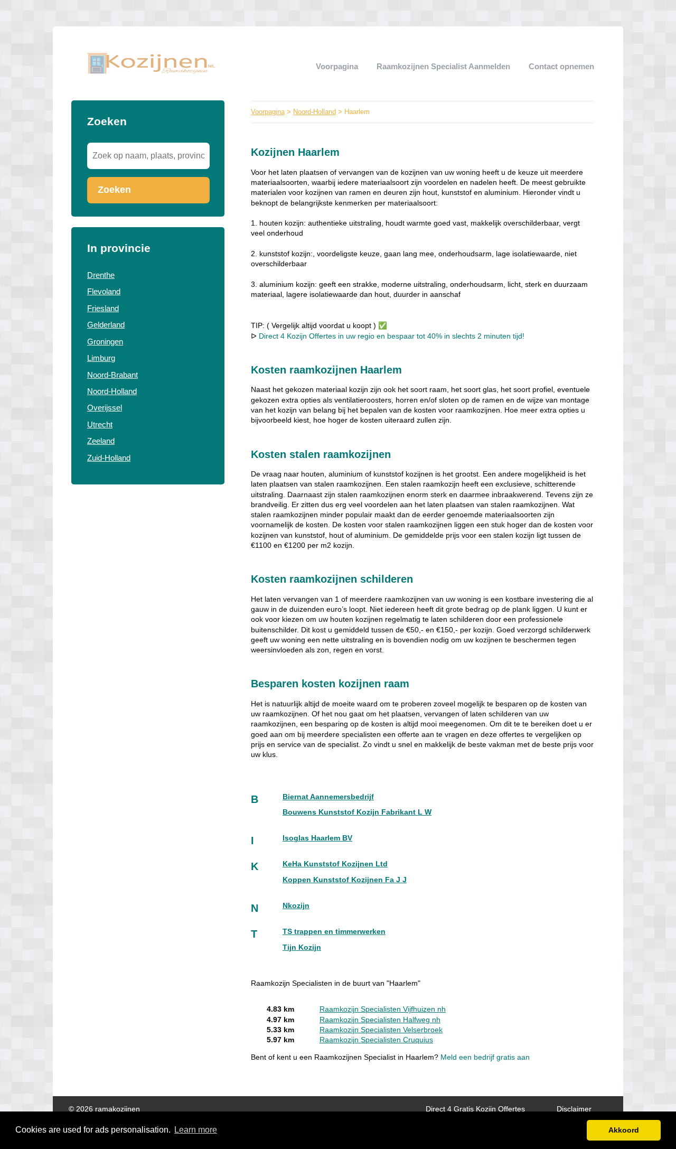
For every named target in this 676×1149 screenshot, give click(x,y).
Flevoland (103, 291)
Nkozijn (296, 906)
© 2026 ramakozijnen (104, 1109)
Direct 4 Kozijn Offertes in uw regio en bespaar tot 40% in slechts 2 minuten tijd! (391, 336)
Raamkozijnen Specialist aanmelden (443, 66)
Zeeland (101, 440)
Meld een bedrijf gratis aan (485, 1057)
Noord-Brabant (112, 374)
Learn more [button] (195, 1129)
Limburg (101, 357)
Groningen (105, 341)
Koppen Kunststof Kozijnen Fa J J (345, 880)
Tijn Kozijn (302, 947)
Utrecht (99, 424)
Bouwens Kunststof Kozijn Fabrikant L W (357, 812)
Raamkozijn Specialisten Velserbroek (381, 1030)
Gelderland (106, 324)
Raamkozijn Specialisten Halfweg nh (380, 1020)
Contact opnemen (561, 66)
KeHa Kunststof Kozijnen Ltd (335, 864)
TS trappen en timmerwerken (334, 932)
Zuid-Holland (108, 457)
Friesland (103, 308)
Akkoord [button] (623, 1130)
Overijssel (104, 407)
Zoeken (114, 189)
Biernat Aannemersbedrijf (328, 797)
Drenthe (101, 274)
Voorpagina (337, 66)
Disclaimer (574, 1109)
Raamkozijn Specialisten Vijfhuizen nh (383, 1009)
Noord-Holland (112, 391)
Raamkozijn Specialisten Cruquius (376, 1040)
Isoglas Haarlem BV (317, 838)
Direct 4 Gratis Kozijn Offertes (475, 1109)
